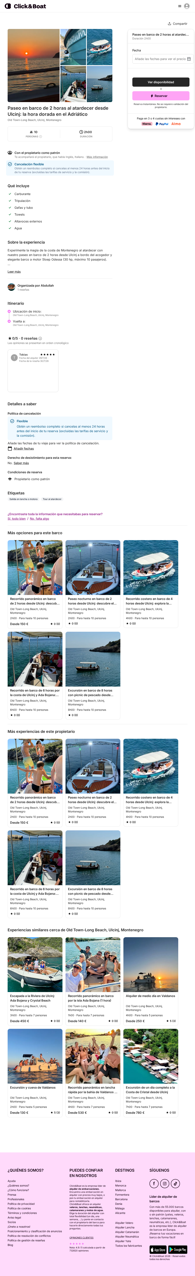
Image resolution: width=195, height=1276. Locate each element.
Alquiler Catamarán (127, 1232)
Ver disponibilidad (161, 82)
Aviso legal (14, 1217)
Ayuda (12, 1180)
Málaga (120, 1208)
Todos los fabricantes (128, 1245)
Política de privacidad (21, 1203)
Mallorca (120, 1190)
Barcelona (121, 1199)
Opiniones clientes (82, 1237)
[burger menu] (180, 6)
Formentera (122, 1194)
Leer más (14, 271)
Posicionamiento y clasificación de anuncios (35, 1231)
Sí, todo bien (17, 518)
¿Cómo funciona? (18, 1190)
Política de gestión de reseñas (26, 1240)
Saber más (21, 463)
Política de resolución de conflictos (29, 1235)
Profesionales (16, 1199)
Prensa (12, 1194)
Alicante (120, 1212)
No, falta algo (39, 518)
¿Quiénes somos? (18, 1185)
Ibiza (118, 1180)
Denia (118, 1203)
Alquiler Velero (124, 1222)
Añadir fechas (24, 448)
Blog (10, 1244)
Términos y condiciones (22, 1212)
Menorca (120, 1185)
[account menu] (186, 6)
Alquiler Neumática (127, 1236)
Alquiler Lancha (124, 1227)
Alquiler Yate (123, 1241)
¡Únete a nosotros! (19, 1226)
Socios (12, 1222)
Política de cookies (19, 1208)
